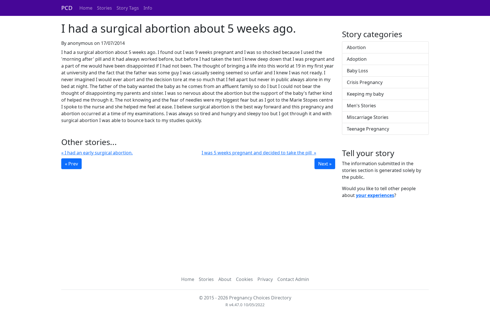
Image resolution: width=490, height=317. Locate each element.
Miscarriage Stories (367, 117)
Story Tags (128, 8)
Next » (324, 164)
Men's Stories (361, 105)
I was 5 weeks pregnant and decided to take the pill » (259, 153)
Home (85, 8)
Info (147, 8)
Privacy (265, 279)
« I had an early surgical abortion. (97, 153)
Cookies (244, 279)
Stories (104, 8)
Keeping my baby (365, 94)
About (224, 279)
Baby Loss (357, 71)
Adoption (357, 59)
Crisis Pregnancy (365, 82)
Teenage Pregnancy (368, 129)
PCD (67, 8)
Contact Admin (293, 279)
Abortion (356, 47)
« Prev (71, 164)
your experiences (375, 195)
